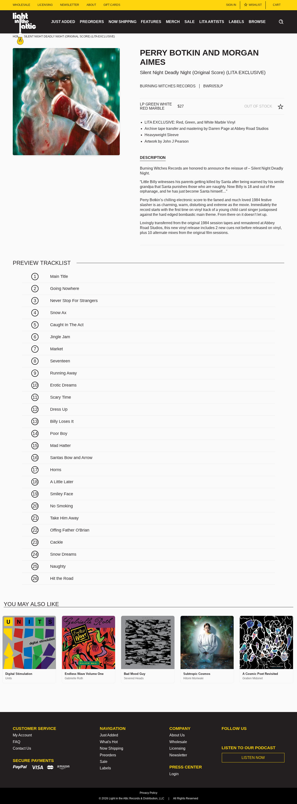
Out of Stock (258, 106)
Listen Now (253, 758)
